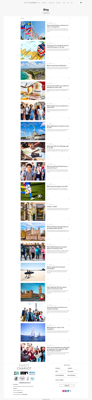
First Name (57, 368)
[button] (70, 18)
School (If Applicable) (59, 375)
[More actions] (69, 23)
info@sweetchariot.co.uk (25, 382)
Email (56, 371)
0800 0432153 (20, 392)
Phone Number (70, 371)
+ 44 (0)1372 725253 (24, 394)
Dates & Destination (71, 375)
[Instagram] (63, 391)
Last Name (70, 368)
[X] (70, 391)
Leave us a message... (59, 379)
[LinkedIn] (68, 391)
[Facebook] (66, 391)
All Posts (22, 18)
